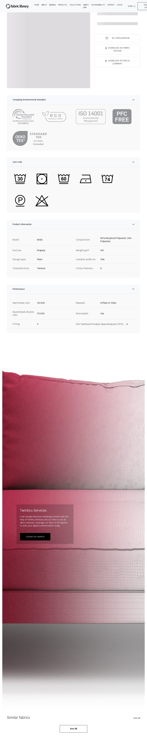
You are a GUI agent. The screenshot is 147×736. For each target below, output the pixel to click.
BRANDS (52, 5)
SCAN (130, 6)
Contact (111, 5)
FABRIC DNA (86, 6)
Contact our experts (35, 536)
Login (119, 5)
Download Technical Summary (119, 62)
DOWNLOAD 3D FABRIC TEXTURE (119, 49)
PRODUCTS (62, 5)
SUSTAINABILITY (98, 5)
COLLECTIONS (75, 5)
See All (137, 718)
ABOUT (44, 5)
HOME (36, 5)
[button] (117, 38)
